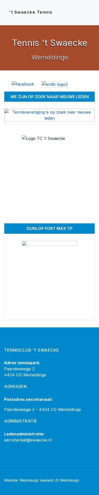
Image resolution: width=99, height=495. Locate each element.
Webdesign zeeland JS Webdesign (49, 480)
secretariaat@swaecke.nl (28, 439)
